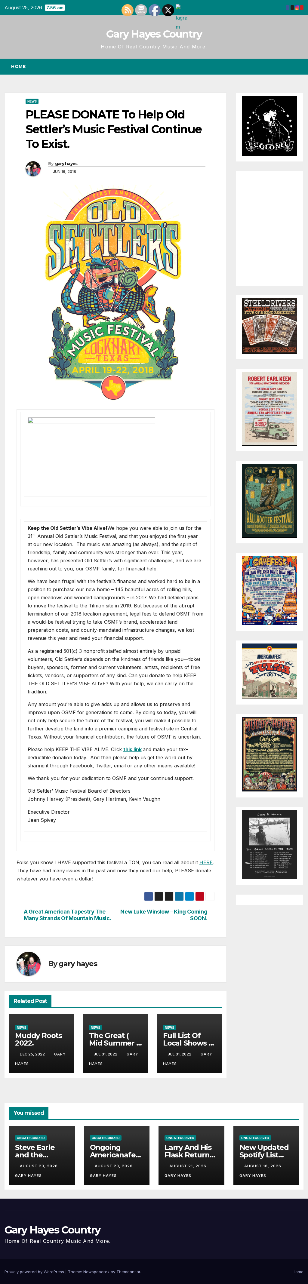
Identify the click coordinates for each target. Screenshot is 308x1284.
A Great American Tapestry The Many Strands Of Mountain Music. (67, 914)
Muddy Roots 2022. (38, 1039)
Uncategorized (31, 1138)
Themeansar (128, 1271)
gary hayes (66, 163)
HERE (206, 862)
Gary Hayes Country (154, 34)
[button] (288, 66)
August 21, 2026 (188, 1166)
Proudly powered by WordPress (35, 1271)
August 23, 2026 (39, 1166)
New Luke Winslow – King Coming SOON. (163, 914)
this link (132, 749)
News (32, 101)
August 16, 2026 (263, 1166)
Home (18, 66)
